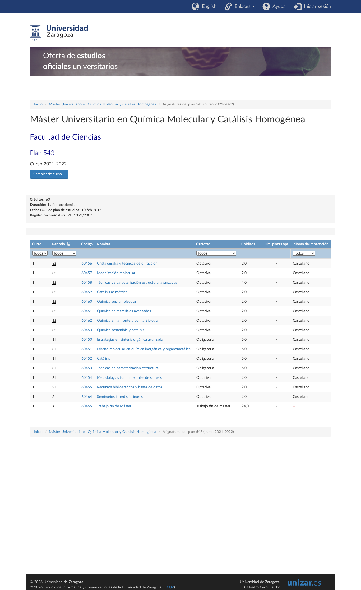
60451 (86, 349)
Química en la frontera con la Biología (127, 320)
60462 (86, 320)
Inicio (38, 104)
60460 (86, 301)
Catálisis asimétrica (112, 292)
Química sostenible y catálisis (120, 330)
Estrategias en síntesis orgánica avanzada (130, 340)
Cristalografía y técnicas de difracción (127, 263)
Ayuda (278, 6)
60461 (86, 311)
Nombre (103, 244)
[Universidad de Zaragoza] (59, 33)
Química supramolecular (116, 301)
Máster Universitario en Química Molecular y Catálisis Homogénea (102, 104)
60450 (86, 340)
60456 (86, 263)
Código (87, 244)
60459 (86, 292)
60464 (86, 397)
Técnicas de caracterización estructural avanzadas (137, 282)
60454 (86, 378)
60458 (86, 282)
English (207, 6)
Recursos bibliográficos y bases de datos (129, 387)
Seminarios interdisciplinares (120, 397)
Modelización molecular (116, 273)
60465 (86, 406)
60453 (86, 368)
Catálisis (103, 359)
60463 (86, 330)
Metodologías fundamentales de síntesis (129, 378)
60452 (86, 359)
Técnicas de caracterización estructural (128, 368)
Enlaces (242, 6)
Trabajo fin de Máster (114, 406)
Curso (36, 244)
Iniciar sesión (316, 6)
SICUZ (169, 587)
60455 (86, 387)
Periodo (58, 244)
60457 (86, 273)
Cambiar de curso (48, 174)
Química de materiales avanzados (124, 311)
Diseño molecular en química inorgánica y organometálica (144, 349)
